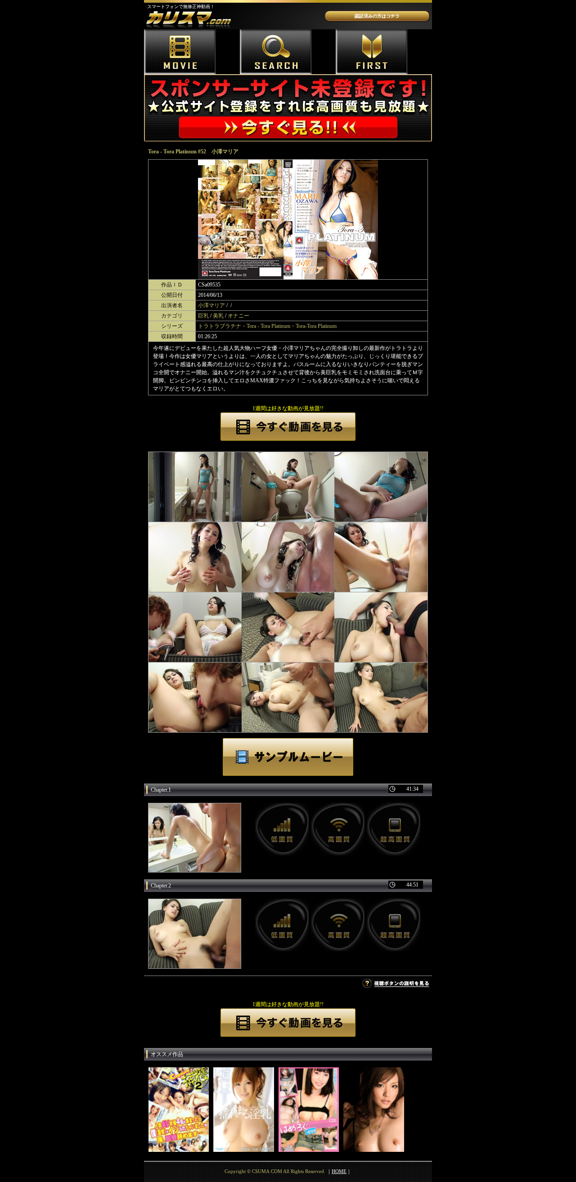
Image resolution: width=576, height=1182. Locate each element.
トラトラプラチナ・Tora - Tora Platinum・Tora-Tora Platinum (267, 326)
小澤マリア (211, 305)
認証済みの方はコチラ (377, 15)
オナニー (238, 316)
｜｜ (339, 1171)
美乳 (218, 316)
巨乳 (203, 316)
